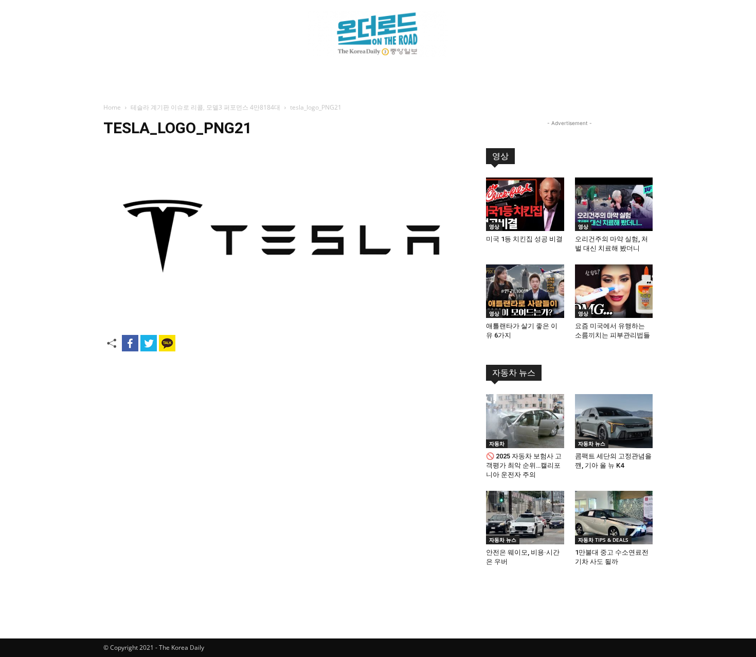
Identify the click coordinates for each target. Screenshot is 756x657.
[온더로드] (378, 34)
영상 (500, 156)
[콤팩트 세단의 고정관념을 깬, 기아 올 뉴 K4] (614, 421)
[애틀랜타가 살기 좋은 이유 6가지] (525, 291)
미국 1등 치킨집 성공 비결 (524, 239)
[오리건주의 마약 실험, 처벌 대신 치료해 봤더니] (614, 204)
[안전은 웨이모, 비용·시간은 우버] (525, 517)
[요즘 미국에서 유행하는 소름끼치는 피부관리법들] (614, 291)
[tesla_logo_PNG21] (282, 319)
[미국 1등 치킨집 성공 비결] (525, 204)
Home (112, 107)
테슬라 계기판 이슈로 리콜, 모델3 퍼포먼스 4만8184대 (205, 107)
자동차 (497, 443)
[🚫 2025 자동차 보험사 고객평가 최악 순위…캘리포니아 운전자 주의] (525, 421)
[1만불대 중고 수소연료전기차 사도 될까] (614, 517)
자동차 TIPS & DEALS (603, 539)
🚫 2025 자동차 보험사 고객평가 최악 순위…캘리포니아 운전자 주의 (524, 465)
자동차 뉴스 (513, 373)
